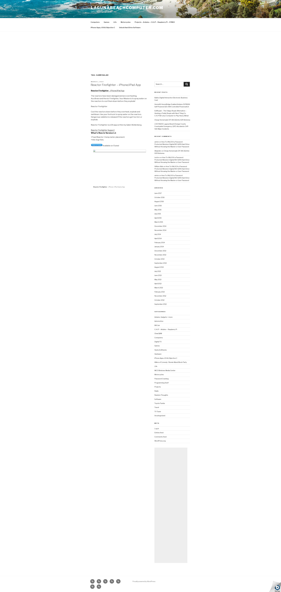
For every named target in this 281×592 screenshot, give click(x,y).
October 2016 (159, 197)
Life (115, 22)
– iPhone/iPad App (107, 91)
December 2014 (160, 226)
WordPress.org (160, 441)
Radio (156, 391)
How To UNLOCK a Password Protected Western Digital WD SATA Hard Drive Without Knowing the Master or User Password (171, 144)
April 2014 (158, 238)
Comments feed (160, 437)
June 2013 (158, 275)
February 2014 (159, 242)
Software (157, 399)
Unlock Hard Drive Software (129, 27)
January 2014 (159, 247)
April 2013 (157, 284)
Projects (157, 387)
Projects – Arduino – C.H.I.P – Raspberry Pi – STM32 (155, 22)
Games (106, 22)
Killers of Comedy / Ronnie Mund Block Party (170, 362)
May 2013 (157, 279)
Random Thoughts (161, 395)
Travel (156, 407)
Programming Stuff (161, 383)
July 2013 (157, 271)
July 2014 (157, 234)
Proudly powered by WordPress (143, 581)
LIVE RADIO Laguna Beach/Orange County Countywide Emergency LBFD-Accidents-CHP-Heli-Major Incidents (171, 126)
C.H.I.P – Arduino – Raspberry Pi (165, 329)
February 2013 (159, 292)
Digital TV (158, 342)
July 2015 (157, 214)
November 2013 (160, 255)
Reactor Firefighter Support (103, 130)
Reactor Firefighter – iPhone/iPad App (116, 85)
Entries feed (158, 433)
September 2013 (160, 263)
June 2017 (158, 193)
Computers (95, 22)
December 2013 (160, 251)
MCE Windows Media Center (164, 370)
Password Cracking (161, 379)
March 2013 (158, 288)
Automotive (158, 321)
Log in (156, 428)
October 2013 (159, 259)
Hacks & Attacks (160, 350)
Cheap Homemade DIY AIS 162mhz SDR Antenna (172, 120)
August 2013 (159, 267)
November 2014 (160, 230)
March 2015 (158, 222)
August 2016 (159, 201)
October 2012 (159, 300)
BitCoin (157, 325)
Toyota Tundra (159, 403)
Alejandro (157, 151)
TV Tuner (157, 411)
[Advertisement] (140, 48)
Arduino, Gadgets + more (163, 317)
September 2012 (160, 304)
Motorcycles (126, 22)
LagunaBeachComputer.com (127, 7)
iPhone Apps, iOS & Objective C (103, 27)
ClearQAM (158, 333)
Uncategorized (159, 416)
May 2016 (157, 210)
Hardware (157, 354)
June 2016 (158, 206)
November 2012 (160, 296)
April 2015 (158, 218)
